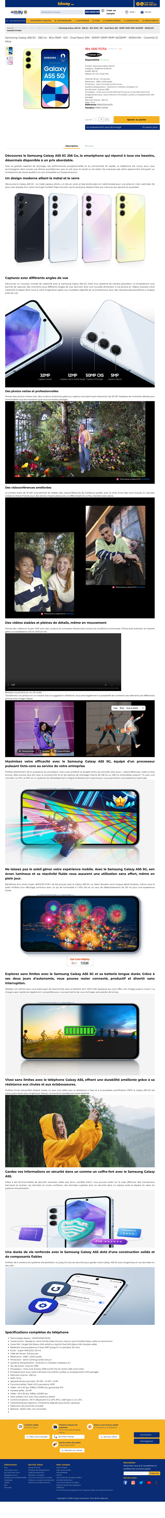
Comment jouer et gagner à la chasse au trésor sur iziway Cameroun (84, 1490)
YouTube (7, 1487)
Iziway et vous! (34, 1467)
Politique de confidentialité (15, 1477)
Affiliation (60, 1487)
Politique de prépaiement (39, 1470)
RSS (5, 1485)
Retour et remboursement (39, 1482)
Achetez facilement (64, 1480)
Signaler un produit (36, 1475)
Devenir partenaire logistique (68, 1485)
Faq (5, 1467)
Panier (59, 1475)
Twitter (7, 1482)
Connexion (145, 1435)
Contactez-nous (10, 1470)
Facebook (8, 1480)
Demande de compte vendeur (69, 1477)
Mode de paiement (36, 1472)
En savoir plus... (150, 127)
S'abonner (154, 1473)
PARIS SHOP (101, 108)
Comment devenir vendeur (67, 1482)
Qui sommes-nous (11, 1472)
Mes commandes (63, 1470)
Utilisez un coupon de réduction (41, 1480)
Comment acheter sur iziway (40, 1477)
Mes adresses (61, 1472)
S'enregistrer (146, 1441)
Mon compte (61, 1467)
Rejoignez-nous (10, 1475)
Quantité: (88, 120)
